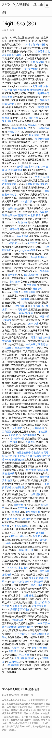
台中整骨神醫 (17, 438)
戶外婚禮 (40, 44)
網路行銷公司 (26, 550)
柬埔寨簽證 (16, 170)
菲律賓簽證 (43, 107)
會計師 (31, 44)
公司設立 (6, 320)
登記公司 (14, 229)
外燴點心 (12, 131)
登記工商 (32, 124)
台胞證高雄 (18, 347)
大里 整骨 (30, 442)
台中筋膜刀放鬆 (35, 633)
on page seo (38, 166)
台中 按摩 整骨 (39, 647)
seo (26, 44)
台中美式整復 (39, 605)
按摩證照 (29, 347)
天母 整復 (7, 480)
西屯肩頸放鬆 (9, 184)
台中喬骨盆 (22, 236)
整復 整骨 (14, 651)
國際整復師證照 (21, 89)
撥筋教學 (16, 54)
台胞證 (5, 117)
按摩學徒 (44, 211)
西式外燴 (25, 609)
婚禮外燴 (23, 536)
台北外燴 (22, 222)
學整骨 (5, 525)
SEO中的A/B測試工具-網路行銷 (25, 8)
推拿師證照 (43, 128)
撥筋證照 (43, 431)
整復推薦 (9, 473)
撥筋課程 (29, 658)
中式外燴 (30, 344)
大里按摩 (44, 476)
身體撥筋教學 (24, 452)
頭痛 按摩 (7, 215)
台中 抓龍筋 (20, 633)
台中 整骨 (37, 177)
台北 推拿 (7, 96)
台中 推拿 (12, 442)
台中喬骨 (39, 51)
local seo (12, 567)
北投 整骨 (12, 518)
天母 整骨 (23, 309)
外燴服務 (17, 605)
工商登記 (6, 431)
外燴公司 (37, 288)
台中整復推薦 (33, 511)
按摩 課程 (26, 518)
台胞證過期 (18, 487)
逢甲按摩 (6, 121)
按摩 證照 (32, 285)
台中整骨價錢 (42, 138)
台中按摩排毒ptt (39, 257)
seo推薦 (40, 61)
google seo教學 (27, 250)
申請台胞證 (36, 585)
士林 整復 (29, 595)
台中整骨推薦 (28, 292)
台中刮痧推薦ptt (21, 215)
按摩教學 (12, 274)
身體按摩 (18, 504)
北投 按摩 (19, 306)
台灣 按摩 (38, 536)
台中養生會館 (31, 68)
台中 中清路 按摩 (20, 581)
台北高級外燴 (31, 274)
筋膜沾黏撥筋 (26, 313)
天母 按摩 (37, 86)
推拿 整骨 (34, 135)
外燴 (33, 61)
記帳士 (15, 647)
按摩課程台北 (23, 166)
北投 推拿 (36, 215)
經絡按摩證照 (19, 128)
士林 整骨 (24, 654)
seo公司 (44, 539)
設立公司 (12, 456)
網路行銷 (44, 316)
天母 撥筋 (17, 428)
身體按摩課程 (32, 184)
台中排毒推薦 (30, 435)
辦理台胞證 (36, 337)
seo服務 (37, 456)
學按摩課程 (13, 665)
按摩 (16, 292)
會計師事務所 (37, 89)
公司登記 (44, 184)
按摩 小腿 (33, 323)
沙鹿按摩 (12, 243)
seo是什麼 (26, 201)
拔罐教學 (38, 581)
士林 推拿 (24, 299)
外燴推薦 (44, 271)
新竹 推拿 (31, 469)
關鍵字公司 (43, 93)
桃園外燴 (33, 117)
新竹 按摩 (15, 281)
